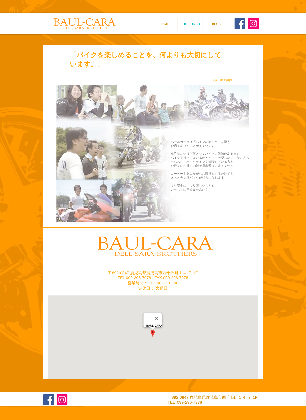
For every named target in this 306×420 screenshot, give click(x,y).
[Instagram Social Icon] (253, 23)
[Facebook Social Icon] (240, 23)
